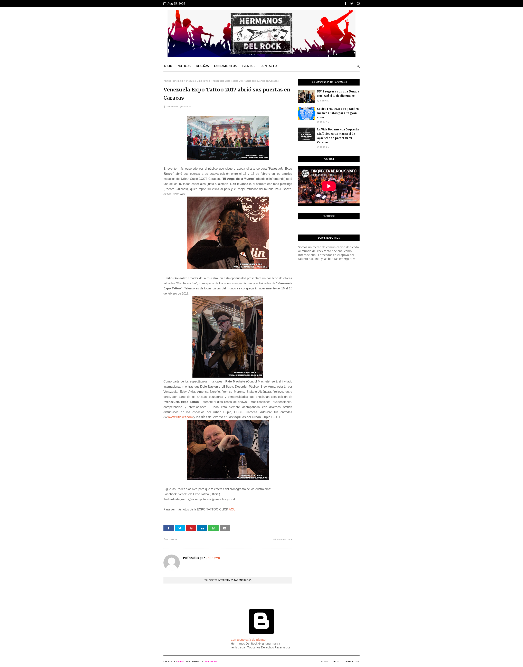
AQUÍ (233, 509)
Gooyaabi (211, 661)
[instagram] (358, 3)
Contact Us (352, 661)
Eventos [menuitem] (248, 66)
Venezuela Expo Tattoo (197, 80)
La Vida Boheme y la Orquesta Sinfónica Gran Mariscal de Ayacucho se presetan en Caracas (338, 136)
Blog (181, 661)
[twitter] (351, 3)
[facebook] (345, 3)
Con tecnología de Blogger (249, 639)
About (337, 661)
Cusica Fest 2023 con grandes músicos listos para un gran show (338, 113)
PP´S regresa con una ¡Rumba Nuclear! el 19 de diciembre (338, 94)
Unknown (172, 106)
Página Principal (172, 80)
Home (324, 661)
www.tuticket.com (180, 417)
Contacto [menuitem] (268, 66)
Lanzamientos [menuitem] (225, 66)
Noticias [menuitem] (184, 66)
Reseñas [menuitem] (202, 66)
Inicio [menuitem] (167, 66)
